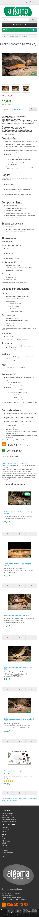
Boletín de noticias (8, 857)
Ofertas (4, 845)
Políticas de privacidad (9, 819)
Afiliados (4, 843)
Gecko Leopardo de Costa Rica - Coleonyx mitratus (18, 513)
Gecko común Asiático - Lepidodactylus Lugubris (17, 564)
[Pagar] (35, 2)
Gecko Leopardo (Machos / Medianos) (17, 615)
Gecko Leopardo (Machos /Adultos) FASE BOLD (18, 668)
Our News (5, 839)
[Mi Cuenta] (27, 2)
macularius (13, 800)
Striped (15, 798)
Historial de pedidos (8, 853)
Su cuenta (5, 851)
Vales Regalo (6, 841)
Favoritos (5, 855)
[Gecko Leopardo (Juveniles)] (19, 64)
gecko (25, 798)
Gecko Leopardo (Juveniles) (19, 36)
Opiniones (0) (18, 109)
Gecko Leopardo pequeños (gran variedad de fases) (19, 720)
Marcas (4, 837)
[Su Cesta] (33, 2)
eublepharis (5, 800)
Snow (10, 798)
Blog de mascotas (7, 813)
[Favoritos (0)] (30, 2)
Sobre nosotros (7, 815)
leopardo (34, 798)
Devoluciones (6, 829)
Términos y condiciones (9, 821)
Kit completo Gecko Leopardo (14, 771)
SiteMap (4, 831)
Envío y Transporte (8, 817)
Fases (20, 798)
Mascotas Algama (15, 889)
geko (28, 798)
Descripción (7, 109)
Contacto (5, 827)
